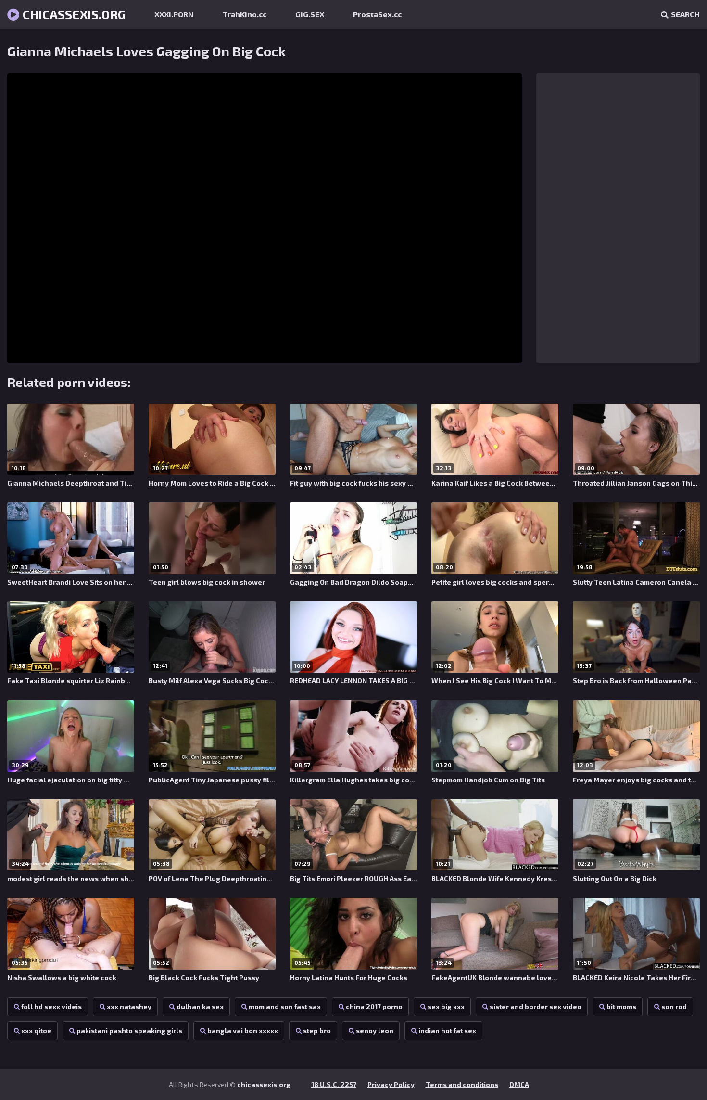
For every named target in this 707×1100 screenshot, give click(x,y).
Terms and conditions (462, 1084)
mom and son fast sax (285, 1006)
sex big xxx (446, 1006)
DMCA (519, 1084)
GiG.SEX (309, 14)
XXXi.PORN (174, 14)
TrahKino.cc (244, 14)
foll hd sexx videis (51, 1006)
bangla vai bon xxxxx (242, 1030)
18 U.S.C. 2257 (333, 1084)
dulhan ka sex (200, 1006)
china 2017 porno (374, 1006)
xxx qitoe (36, 1030)
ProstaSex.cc (377, 14)
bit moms (621, 1006)
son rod (674, 1006)
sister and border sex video (535, 1006)
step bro (317, 1030)
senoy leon (374, 1030)
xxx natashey (129, 1006)
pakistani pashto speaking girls (129, 1030)
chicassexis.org (73, 14)
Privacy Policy (391, 1084)
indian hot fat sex (447, 1030)
